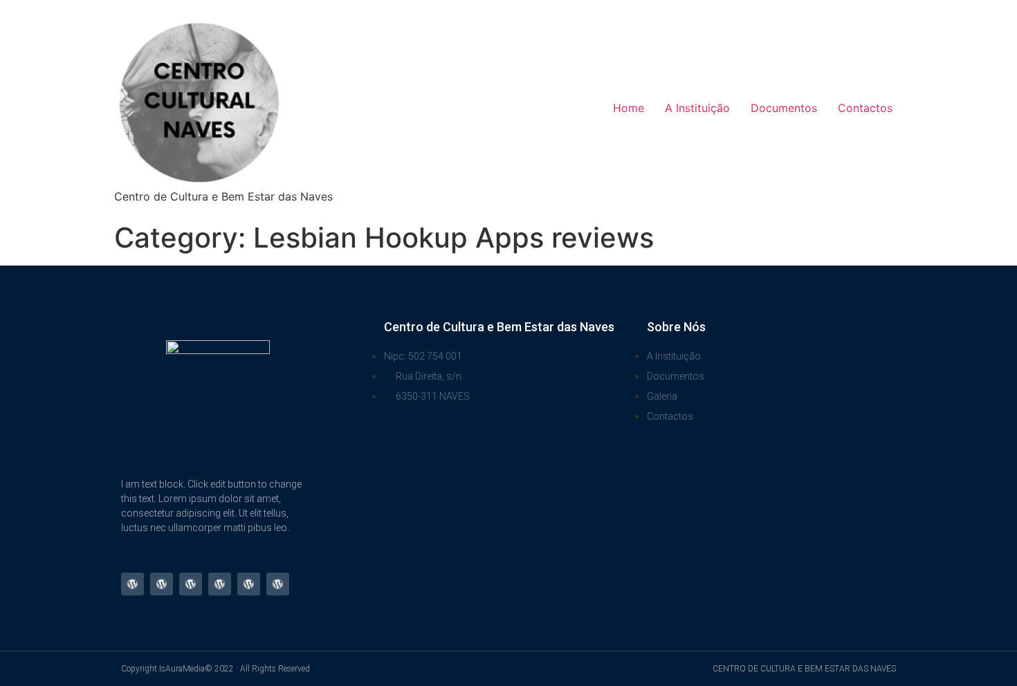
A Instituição (697, 108)
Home (628, 108)
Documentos (784, 108)
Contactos (865, 108)
